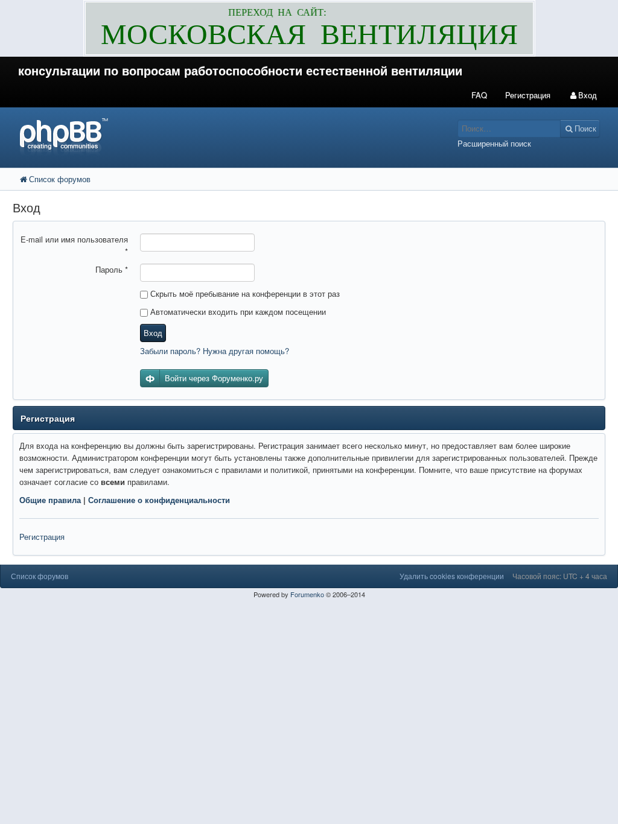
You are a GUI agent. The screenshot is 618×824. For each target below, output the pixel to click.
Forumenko (307, 594)
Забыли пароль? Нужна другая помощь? (214, 351)
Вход (153, 332)
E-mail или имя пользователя (74, 245)
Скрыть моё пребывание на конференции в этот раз (244, 293)
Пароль (111, 269)
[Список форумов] (231, 136)
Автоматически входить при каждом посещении (237, 311)
